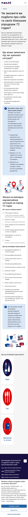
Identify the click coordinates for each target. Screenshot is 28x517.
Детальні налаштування (14, 514)
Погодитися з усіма (14, 506)
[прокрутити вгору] (25, 461)
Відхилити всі (14, 510)
